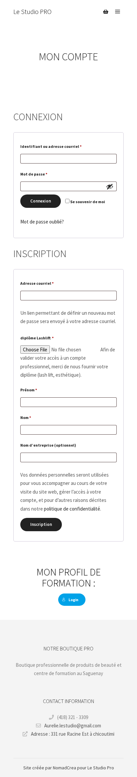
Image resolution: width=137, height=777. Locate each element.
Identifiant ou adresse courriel (61, 146)
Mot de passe (44, 174)
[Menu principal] (118, 11)
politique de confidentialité (72, 509)
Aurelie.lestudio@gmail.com (72, 725)
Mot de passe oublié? (42, 221)
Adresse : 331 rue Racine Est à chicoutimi (72, 734)
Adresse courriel (47, 283)
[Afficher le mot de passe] (109, 186)
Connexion (40, 201)
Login (73, 599)
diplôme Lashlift (37, 337)
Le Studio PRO (32, 11)
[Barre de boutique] (106, 11)
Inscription (41, 524)
